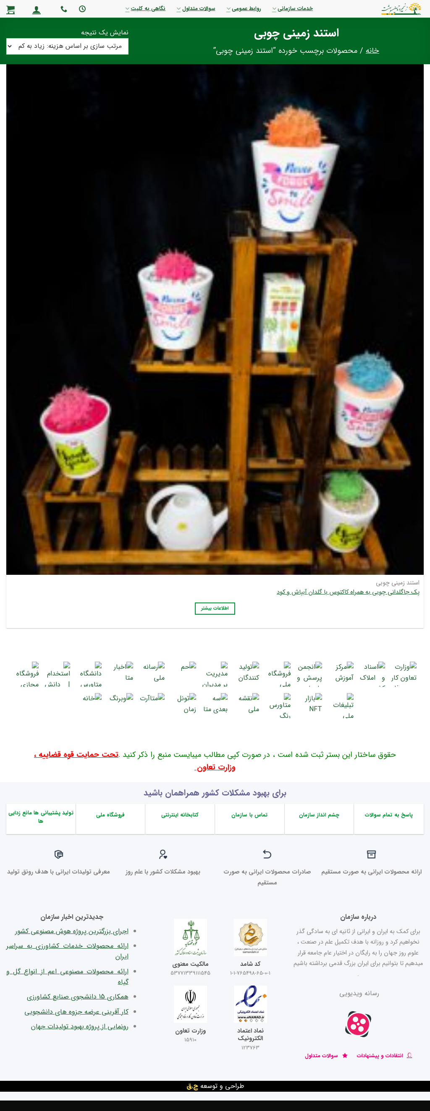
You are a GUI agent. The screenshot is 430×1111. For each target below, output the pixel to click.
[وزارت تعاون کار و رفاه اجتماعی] (404, 674)
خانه (372, 51)
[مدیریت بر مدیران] (215, 674)
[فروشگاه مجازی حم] (26, 674)
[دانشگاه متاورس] (89, 674)
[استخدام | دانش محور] (57, 674)
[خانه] (89, 705)
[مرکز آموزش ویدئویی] (341, 674)
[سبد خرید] (10, 9)
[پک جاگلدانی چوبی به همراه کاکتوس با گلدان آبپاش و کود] (215, 314)
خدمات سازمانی (295, 9)
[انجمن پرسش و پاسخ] (309, 674)
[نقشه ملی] (246, 705)
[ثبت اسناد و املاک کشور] (372, 674)
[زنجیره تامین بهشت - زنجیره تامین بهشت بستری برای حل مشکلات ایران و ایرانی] (380, 9)
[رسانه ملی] (152, 674)
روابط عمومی (246, 9)
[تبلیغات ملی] (341, 705)
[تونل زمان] (183, 705)
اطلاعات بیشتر (214, 608)
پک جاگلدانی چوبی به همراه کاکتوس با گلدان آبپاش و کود (348, 593)
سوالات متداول (198, 9)
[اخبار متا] (120, 674)
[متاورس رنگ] (278, 705)
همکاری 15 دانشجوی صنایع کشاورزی (77, 996)
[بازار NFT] (309, 705)
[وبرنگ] (120, 705)
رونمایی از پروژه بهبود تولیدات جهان (79, 1026)
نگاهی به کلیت (148, 9)
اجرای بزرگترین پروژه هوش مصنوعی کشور (71, 931)
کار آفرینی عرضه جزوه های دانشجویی (76, 1012)
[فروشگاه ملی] (278, 674)
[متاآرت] (152, 705)
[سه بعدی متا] (215, 705)
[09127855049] (62, 9)
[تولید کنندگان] (246, 674)
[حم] (183, 674)
